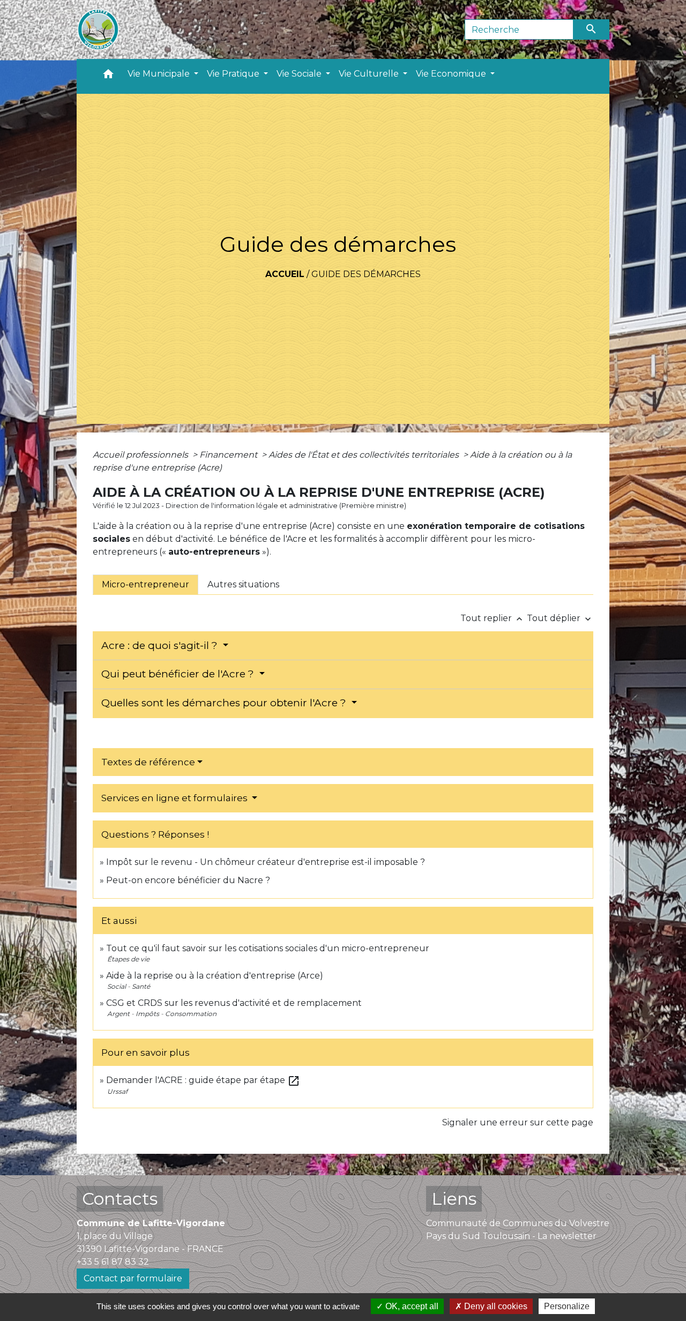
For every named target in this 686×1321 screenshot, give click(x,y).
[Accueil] (98, 29)
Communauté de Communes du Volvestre (517, 1223)
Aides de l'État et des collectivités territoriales (365, 455)
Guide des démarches (366, 274)
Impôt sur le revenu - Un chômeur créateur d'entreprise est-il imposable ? (265, 862)
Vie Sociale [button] (300, 74)
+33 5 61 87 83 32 (113, 1262)
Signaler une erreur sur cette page (517, 1122)
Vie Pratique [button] (234, 74)
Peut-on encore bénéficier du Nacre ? (188, 880)
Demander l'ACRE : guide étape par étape (203, 1080)
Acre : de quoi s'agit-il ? (160, 645)
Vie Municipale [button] (160, 74)
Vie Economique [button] (452, 74)
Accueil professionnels (141, 455)
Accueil (284, 274)
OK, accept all (410, 1306)
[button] (108, 76)
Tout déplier (560, 618)
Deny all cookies (494, 1306)
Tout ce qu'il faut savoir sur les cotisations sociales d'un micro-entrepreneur (267, 948)
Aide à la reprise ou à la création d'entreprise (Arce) (214, 976)
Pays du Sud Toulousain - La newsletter (511, 1236)
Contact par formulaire (133, 1278)
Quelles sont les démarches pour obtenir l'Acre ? (225, 703)
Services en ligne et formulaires (175, 798)
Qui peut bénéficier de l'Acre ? (179, 674)
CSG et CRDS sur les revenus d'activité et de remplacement (234, 1003)
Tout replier (492, 618)
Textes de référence (148, 762)
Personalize (567, 1306)
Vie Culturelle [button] (370, 74)
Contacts (120, 1198)
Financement (229, 455)
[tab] (145, 584)
